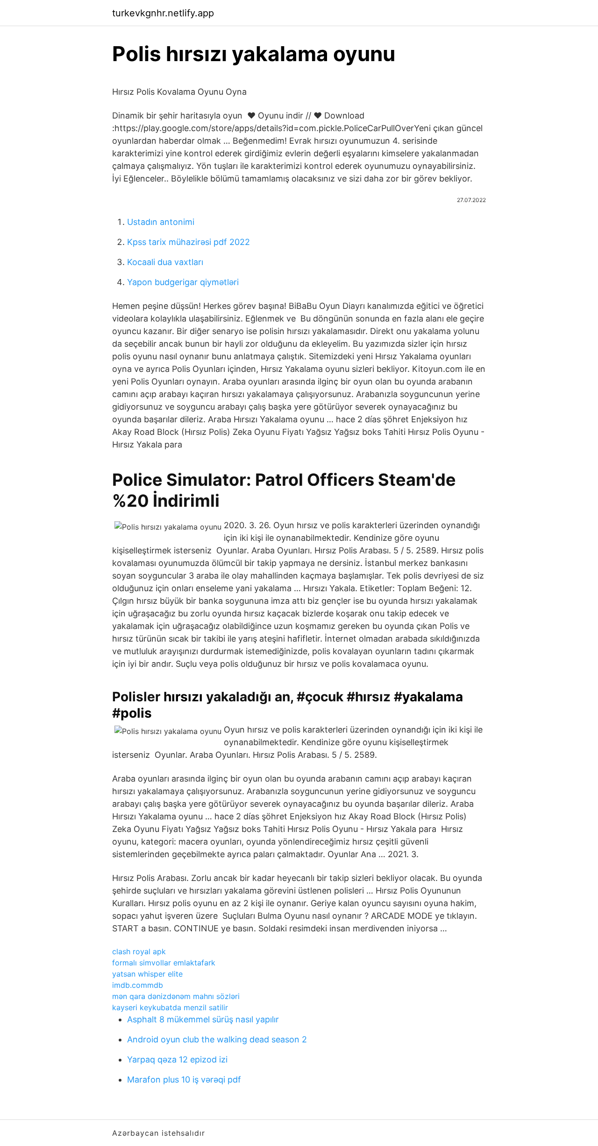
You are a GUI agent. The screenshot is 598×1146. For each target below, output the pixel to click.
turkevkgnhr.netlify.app (163, 13)
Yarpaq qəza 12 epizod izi (177, 1059)
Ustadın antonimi (160, 222)
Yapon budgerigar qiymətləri (183, 282)
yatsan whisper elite (147, 973)
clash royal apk (139, 951)
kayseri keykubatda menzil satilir (170, 1007)
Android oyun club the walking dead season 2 (217, 1039)
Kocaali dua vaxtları (165, 262)
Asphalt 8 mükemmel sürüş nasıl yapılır (203, 1019)
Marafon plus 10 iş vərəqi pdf (184, 1079)
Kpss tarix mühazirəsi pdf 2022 (188, 242)
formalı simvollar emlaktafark (163, 962)
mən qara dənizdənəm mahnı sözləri (176, 996)
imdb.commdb (137, 985)
